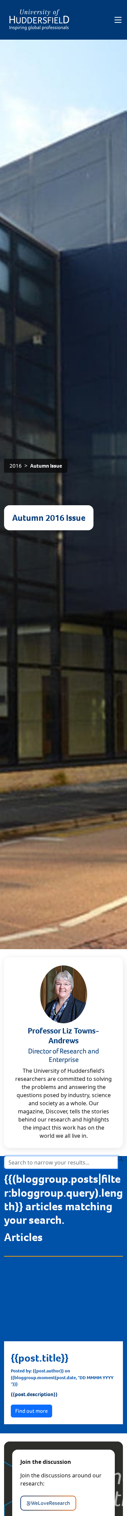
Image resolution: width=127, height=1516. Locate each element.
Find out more (31, 1411)
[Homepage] (39, 19)
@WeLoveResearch (48, 1503)
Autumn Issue (46, 465)
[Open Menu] (118, 20)
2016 (15, 466)
